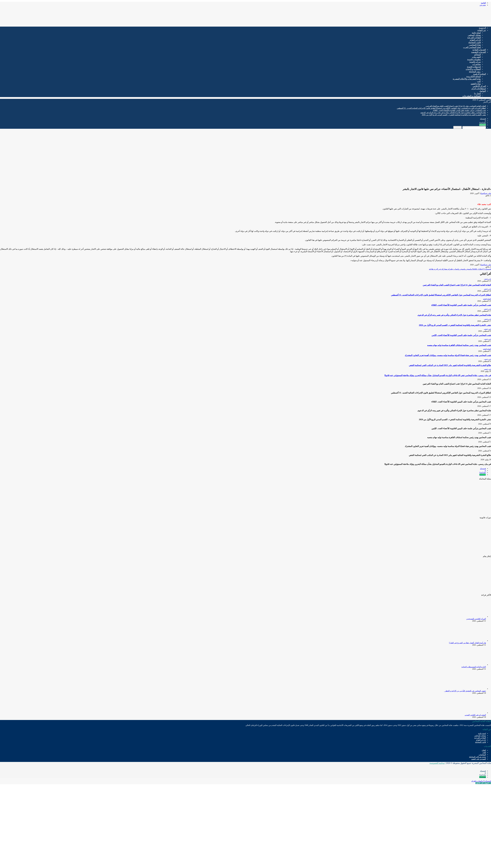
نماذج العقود (476, 84)
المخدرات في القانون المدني (475, 715)
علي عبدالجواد (486, 193)
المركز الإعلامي (479, 86)
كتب (479, 81)
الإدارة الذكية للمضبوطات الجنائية (473, 667)
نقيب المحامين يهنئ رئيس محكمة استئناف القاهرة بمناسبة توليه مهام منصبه (459, 345)
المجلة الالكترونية (473, 76)
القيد (484, 752)
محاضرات (476, 64)
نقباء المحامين (475, 45)
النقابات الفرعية (474, 37)
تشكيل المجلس (474, 35)
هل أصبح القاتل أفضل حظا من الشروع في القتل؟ (467, 643)
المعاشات (482, 755)
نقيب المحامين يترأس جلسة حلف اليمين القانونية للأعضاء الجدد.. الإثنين (461, 335)
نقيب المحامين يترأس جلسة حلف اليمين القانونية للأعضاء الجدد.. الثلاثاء (459, 110)
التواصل (482, 91)
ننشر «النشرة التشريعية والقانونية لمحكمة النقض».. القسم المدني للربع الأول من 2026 (454, 115)
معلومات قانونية (474, 59)
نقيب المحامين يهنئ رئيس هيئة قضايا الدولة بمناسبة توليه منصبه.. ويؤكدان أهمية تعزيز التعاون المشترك (448, 355)
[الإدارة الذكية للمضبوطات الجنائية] (472, 665)
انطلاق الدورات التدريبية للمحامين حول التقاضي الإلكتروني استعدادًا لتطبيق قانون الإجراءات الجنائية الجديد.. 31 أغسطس (441, 108)
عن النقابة (481, 30)
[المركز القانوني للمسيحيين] (472, 617)
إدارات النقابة (475, 40)
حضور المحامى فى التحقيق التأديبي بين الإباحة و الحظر (465, 691)
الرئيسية (482, 28)
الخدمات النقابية (479, 50)
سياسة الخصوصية (437, 763)
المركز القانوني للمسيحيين (476, 619)
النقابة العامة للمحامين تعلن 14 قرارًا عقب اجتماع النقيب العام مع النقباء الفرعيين (456, 106)
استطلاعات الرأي (478, 88)
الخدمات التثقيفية (478, 52)
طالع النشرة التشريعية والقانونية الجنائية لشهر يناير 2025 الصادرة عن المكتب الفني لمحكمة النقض (450, 365)
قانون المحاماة (474, 42)
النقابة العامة (487, 299)
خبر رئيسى (487, 279)
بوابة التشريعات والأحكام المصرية (467, 79)
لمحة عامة (476, 33)
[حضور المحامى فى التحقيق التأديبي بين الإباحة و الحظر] (472, 689)
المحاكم (477, 54)
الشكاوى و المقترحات (471, 96)
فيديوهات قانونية (474, 67)
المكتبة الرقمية (479, 74)
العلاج (484, 750)
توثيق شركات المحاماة (477, 757)
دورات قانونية (475, 62)
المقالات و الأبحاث (473, 69)
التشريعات (476, 57)
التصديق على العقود (478, 759)
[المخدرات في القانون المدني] (472, 713)
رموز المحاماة (475, 71)
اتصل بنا (477, 93)
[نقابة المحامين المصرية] (461, 24)
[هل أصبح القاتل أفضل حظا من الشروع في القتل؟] (472, 641)
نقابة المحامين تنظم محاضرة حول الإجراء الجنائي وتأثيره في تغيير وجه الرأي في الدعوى (453, 113)
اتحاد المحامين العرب (472, 47)
